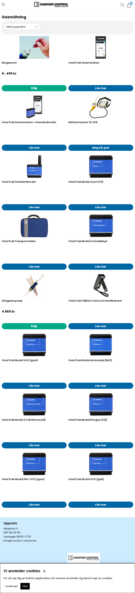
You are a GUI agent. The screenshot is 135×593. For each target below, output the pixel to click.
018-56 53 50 (12, 532)
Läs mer (100, 88)
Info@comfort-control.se (20, 540)
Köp (34, 88)
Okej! (25, 586)
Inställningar (11, 586)
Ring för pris (100, 148)
